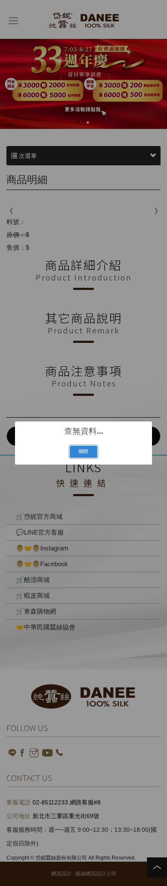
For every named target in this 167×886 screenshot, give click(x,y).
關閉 (83, 451)
